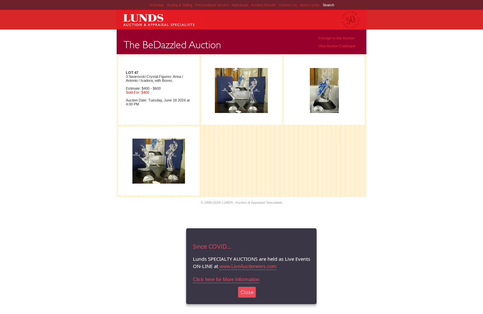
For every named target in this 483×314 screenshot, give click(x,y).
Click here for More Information (226, 279)
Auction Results (264, 5)
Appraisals (240, 5)
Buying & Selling (180, 5)
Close (247, 292)
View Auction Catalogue (337, 46)
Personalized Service (212, 5)
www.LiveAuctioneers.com (248, 266)
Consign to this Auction (336, 38)
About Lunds (310, 5)
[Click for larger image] (241, 113)
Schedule (156, 5)
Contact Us (288, 5)
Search (328, 5)
